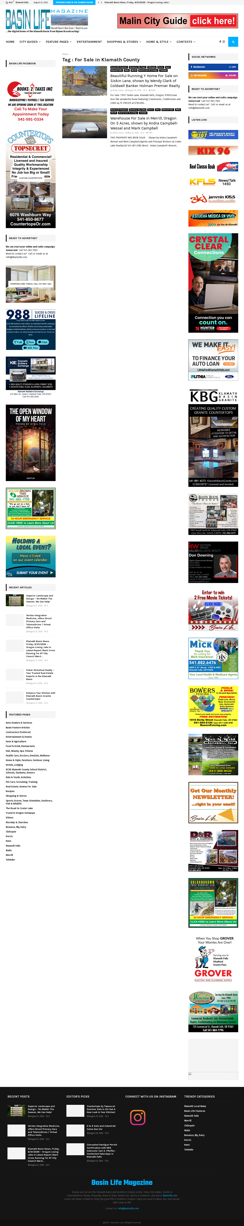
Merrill (134, 70)
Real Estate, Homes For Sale (21, 786)
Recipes (10, 791)
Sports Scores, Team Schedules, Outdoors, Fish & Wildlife (29, 802)
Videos (9, 817)
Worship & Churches (17, 822)
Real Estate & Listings (148, 70)
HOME (10, 42)
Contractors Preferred (18, 732)
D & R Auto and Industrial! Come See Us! (101, 1127)
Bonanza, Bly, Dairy (138, 67)
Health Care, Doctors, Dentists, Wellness (28, 755)
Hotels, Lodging (14, 765)
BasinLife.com (170, 1195)
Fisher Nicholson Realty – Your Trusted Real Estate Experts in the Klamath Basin (145, 2)
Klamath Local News (195, 1106)
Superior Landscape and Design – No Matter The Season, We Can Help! (39, 598)
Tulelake (163, 70)
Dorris (160, 67)
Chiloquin (152, 67)
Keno (168, 67)
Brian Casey (118, 90)
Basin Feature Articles (18, 727)
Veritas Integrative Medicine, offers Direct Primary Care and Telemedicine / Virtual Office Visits (39, 621)
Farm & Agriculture (16, 741)
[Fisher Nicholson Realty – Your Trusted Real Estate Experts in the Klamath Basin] (15, 675)
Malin (127, 70)
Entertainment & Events (19, 737)
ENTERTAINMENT (89, 42)
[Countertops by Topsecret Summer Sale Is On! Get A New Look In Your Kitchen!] (75, 1111)
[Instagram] (225, 42)
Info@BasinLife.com (128, 1208)
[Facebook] (221, 42)
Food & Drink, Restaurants (20, 746)
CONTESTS (184, 42)
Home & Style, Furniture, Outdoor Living (27, 760)
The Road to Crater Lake (19, 808)
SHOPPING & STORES (122, 42)
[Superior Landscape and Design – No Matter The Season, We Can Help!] (15, 600)
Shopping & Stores (16, 796)
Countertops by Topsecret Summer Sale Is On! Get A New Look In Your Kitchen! (101, 1109)
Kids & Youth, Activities (18, 777)
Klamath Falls (116, 70)
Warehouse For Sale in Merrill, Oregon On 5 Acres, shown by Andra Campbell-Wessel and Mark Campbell (144, 123)
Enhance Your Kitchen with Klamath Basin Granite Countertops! (40, 696)
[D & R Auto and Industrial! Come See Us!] (75, 1130)
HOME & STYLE (157, 42)
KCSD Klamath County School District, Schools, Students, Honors (26, 771)
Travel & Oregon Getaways (20, 813)
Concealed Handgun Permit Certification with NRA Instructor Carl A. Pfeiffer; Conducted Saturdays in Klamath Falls (102, 1150)
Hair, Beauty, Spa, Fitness (19, 751)
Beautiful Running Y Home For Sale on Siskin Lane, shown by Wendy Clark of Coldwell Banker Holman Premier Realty (145, 80)
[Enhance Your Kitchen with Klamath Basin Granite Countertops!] (15, 698)
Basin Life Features (119, 67)
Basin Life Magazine (122, 1183)
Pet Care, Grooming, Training (21, 782)
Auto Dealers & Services (19, 722)
